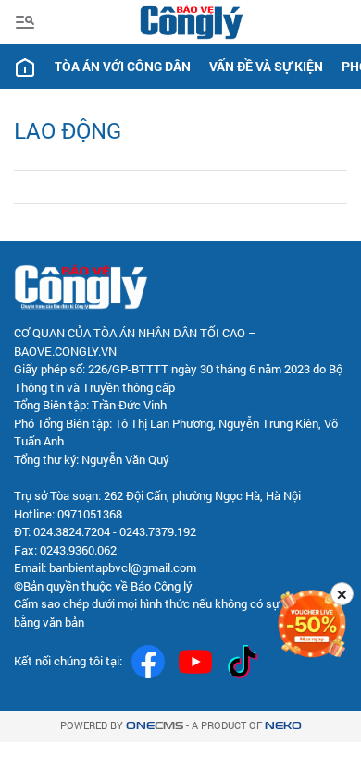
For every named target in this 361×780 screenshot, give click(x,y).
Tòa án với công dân (123, 66)
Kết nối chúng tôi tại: (68, 660)
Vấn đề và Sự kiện (266, 66)
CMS (154, 726)
